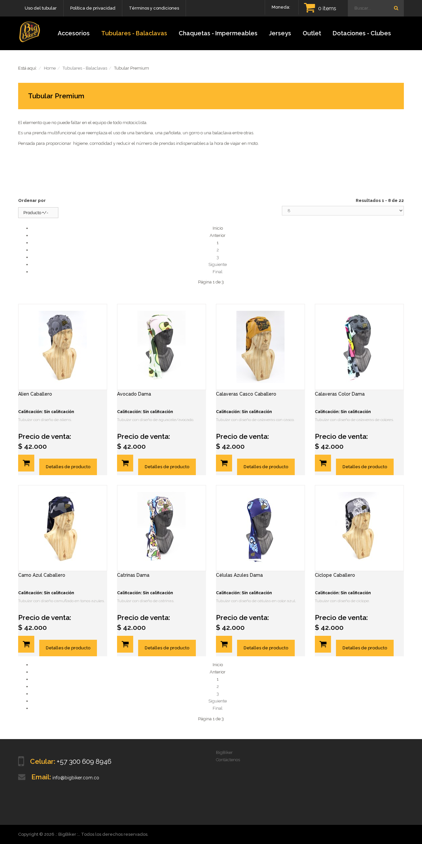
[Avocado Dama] (161, 347)
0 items (327, 8)
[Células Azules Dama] (260, 528)
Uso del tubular (41, 8)
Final (218, 271)
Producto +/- (35, 212)
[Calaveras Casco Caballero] (260, 347)
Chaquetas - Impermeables (218, 33)
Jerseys (280, 33)
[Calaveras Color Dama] (359, 347)
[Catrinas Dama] (161, 528)
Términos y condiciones (154, 8)
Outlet (312, 33)
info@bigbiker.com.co (75, 777)
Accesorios (74, 33)
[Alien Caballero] (62, 347)
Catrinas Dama (133, 575)
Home (50, 68)
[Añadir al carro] (26, 463)
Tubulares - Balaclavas (134, 33)
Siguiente (217, 264)
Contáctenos (228, 759)
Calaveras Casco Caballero (246, 394)
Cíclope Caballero (335, 575)
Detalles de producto (68, 466)
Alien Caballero (35, 394)
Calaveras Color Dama (340, 394)
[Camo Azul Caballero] (62, 528)
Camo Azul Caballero (41, 575)
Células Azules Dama (239, 575)
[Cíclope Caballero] (359, 528)
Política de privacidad (92, 8)
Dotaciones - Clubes (362, 33)
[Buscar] (396, 8)
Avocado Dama (134, 394)
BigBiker (224, 752)
